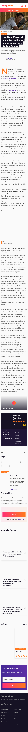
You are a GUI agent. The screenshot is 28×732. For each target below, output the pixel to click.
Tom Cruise (12, 90)
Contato (3, 715)
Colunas (16, 718)
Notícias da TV (5, 712)
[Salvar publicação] (25, 553)
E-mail (3, 675)
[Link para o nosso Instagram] (5, 704)
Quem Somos (4, 709)
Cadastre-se (20, 519)
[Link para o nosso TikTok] (13, 704)
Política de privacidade (7, 725)
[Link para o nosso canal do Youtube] (11, 704)
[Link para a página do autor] (3, 60)
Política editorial (5, 722)
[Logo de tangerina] (7, 6)
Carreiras (3, 718)
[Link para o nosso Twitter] (8, 704)
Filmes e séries (17, 709)
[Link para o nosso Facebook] (2, 704)
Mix (15, 722)
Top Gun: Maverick (10, 78)
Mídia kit (16, 725)
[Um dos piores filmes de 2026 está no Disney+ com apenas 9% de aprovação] (14, 542)
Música (16, 715)
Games (16, 712)
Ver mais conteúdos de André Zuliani (16, 488)
